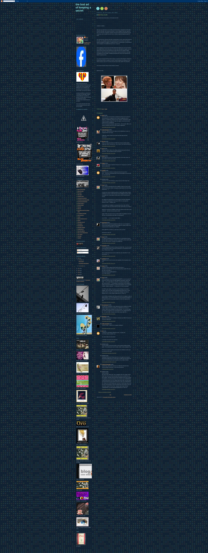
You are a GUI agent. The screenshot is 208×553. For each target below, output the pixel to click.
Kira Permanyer (81, 215)
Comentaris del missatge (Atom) (109, 397)
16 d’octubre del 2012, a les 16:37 (108, 146)
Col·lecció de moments (82, 198)
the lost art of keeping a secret (83, 7)
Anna (103, 115)
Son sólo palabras (81, 230)
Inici (110, 394)
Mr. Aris (103, 141)
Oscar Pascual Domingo (81, 46)
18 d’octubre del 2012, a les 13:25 (108, 256)
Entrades (80, 250)
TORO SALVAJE (105, 323)
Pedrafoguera (80, 225)
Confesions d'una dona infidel (83, 199)
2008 (79, 274)
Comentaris (80, 252)
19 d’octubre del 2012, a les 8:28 (108, 302)
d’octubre (81, 259)
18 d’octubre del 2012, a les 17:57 (108, 263)
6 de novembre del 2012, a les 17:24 (109, 361)
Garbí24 (103, 170)
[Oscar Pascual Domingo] (81, 66)
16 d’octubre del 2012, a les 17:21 (108, 160)
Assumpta (104, 245)
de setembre (81, 265)
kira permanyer (105, 304)
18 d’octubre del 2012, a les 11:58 (108, 243)
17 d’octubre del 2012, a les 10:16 (108, 219)
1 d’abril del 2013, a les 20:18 (107, 369)
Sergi (103, 148)
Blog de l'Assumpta (81, 189)
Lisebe (79, 216)
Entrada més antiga (128, 394)
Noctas (79, 220)
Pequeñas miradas (81, 227)
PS (102, 331)
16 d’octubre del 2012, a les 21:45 (108, 182)
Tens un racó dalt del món (83, 232)
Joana (103, 265)
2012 (79, 258)
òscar (103, 185)
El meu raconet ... (81, 203)
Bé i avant (79, 192)
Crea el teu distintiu (80, 67)
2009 (79, 272)
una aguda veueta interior (84, 263)
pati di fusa (104, 222)
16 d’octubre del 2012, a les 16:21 (108, 138)
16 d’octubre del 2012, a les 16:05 (108, 127)
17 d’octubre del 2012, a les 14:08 (108, 234)
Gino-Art (79, 208)
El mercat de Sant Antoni (82, 201)
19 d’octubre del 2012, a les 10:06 (108, 313)
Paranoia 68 (80, 223)
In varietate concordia (82, 213)
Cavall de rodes (81, 196)
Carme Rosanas (105, 129)
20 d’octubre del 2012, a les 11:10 (108, 328)
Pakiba (103, 163)
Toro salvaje (80, 234)
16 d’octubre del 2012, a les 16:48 (108, 153)
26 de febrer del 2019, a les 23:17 (108, 389)
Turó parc (79, 236)
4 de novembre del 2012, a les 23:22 (109, 353)
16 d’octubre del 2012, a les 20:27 (108, 176)
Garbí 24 (79, 206)
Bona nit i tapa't (81, 191)
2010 (79, 270)
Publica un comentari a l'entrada (104, 392)
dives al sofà (81, 261)
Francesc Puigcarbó (106, 364)
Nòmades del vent (81, 222)
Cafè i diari (80, 194)
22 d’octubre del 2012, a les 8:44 (108, 341)
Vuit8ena (79, 237)
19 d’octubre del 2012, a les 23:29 (108, 321)
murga (103, 155)
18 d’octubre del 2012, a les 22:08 (108, 274)
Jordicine (104, 258)
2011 (79, 268)
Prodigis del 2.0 (81, 229)
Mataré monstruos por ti (82, 218)
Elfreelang (104, 316)
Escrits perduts (81, 205)
